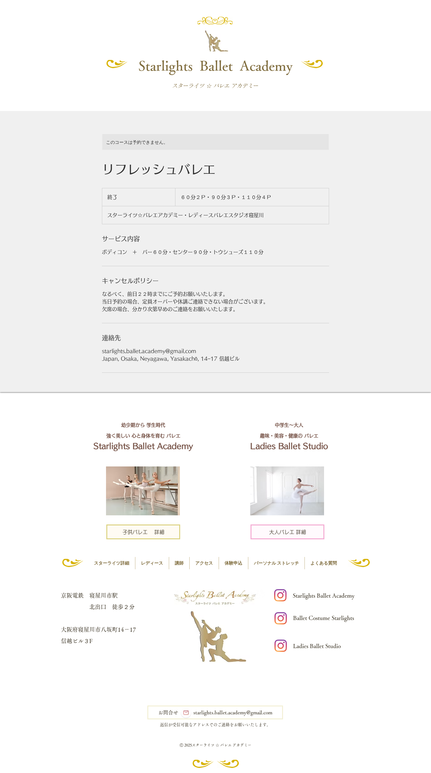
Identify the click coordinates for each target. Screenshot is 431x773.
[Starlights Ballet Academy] (280, 595)
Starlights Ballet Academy (216, 65)
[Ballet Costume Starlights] (281, 618)
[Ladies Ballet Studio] (281, 646)
